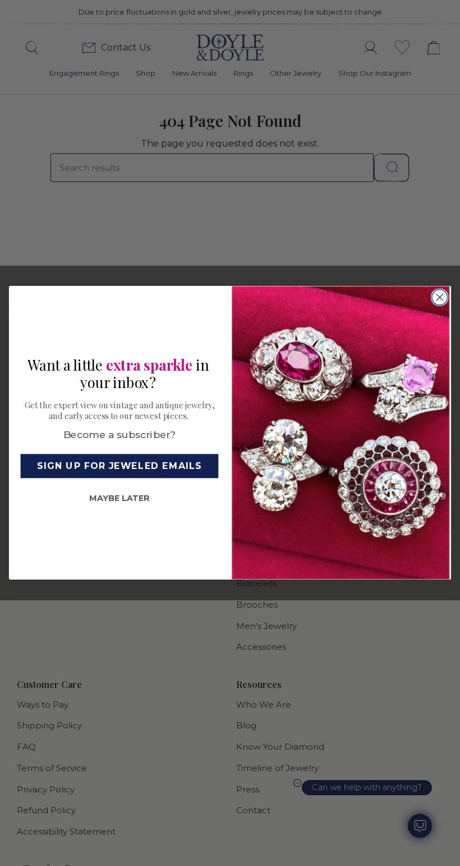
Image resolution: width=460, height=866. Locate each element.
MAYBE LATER (119, 498)
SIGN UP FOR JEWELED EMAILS (119, 466)
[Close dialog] (440, 298)
